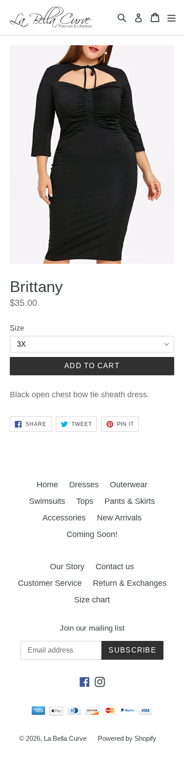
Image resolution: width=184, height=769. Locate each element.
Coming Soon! (92, 534)
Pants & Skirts (130, 501)
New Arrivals (119, 517)
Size (17, 328)
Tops (84, 501)
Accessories (64, 517)
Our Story (67, 566)
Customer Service (50, 583)
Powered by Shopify (127, 738)
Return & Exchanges (130, 583)
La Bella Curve (65, 738)
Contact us (115, 566)
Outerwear (128, 484)
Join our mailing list (92, 628)
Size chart (92, 599)
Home (47, 484)
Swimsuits (47, 501)
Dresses (84, 484)
